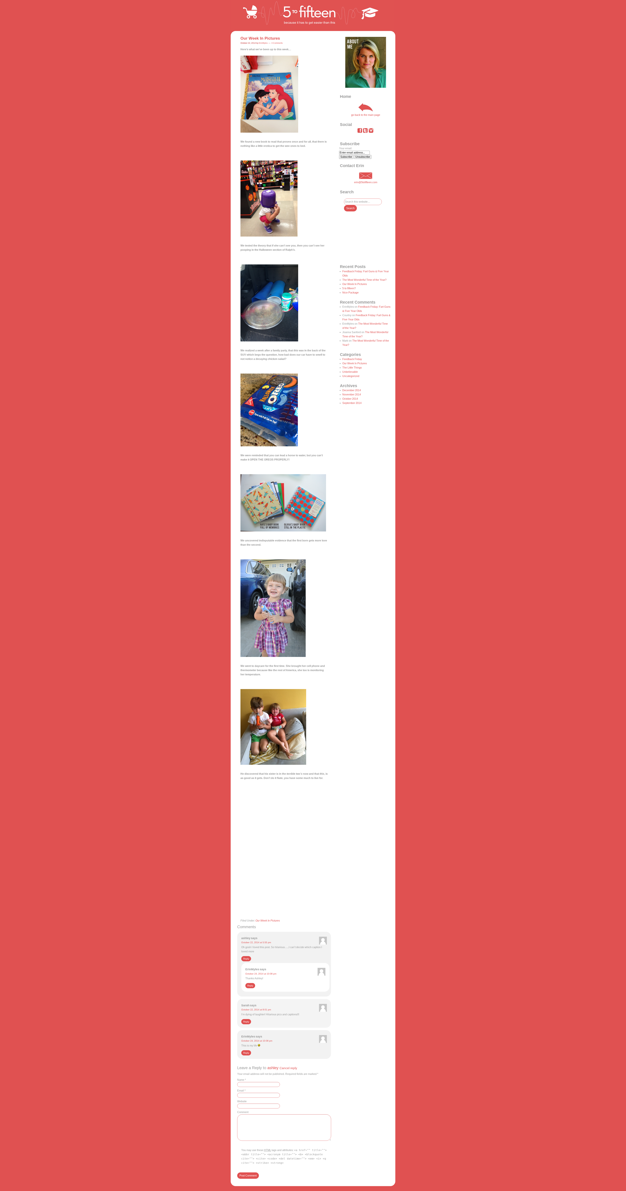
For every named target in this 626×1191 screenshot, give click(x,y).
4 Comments (277, 43)
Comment (242, 1112)
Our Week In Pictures (267, 920)
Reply (246, 958)
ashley (272, 1068)
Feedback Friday (352, 359)
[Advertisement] (284, 896)
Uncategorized (350, 376)
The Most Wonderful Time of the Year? (364, 279)
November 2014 (351, 394)
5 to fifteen (312, 15)
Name (241, 1079)
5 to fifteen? (349, 288)
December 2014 (351, 390)
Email (241, 1090)
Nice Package (350, 292)
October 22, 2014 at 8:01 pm (256, 1009)
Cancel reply (288, 1068)
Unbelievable (350, 371)
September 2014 (352, 403)
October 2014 (350, 398)
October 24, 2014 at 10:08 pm (260, 973)
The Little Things (352, 367)
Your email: (345, 148)
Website (242, 1101)
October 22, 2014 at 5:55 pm (256, 942)
